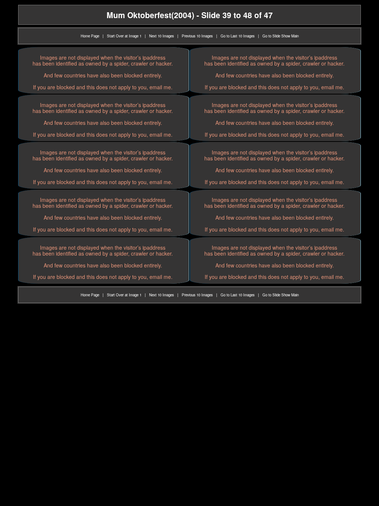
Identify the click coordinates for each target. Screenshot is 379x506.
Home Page (90, 36)
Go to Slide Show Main (280, 36)
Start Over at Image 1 (124, 36)
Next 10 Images (161, 36)
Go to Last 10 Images (238, 36)
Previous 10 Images (197, 36)
